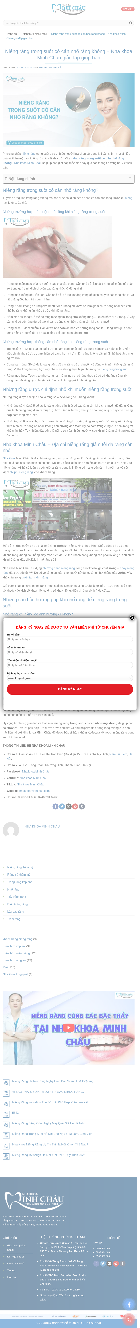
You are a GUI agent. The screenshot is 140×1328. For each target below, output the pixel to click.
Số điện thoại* (16, 647)
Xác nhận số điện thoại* (22, 660)
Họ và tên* (13, 634)
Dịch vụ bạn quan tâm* (21, 673)
